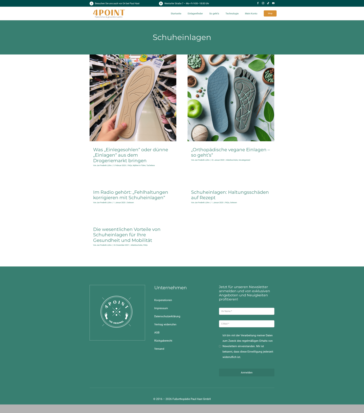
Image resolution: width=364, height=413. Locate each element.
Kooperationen (163, 300)
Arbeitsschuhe (225, 103)
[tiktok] (268, 3)
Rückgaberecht (163, 340)
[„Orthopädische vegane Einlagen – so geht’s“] (231, 97)
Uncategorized (237, 103)
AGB (157, 332)
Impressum (161, 308)
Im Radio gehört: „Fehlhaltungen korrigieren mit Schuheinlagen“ (130, 194)
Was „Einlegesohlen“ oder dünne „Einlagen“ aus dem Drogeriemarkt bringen (130, 155)
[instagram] (263, 3)
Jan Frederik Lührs (104, 165)
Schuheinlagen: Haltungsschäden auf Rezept (230, 194)
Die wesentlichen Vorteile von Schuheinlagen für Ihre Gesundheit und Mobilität (127, 234)
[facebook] (258, 3)
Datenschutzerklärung (167, 316)
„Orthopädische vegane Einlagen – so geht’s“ (230, 152)
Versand (159, 348)
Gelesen (130, 202)
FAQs (121, 106)
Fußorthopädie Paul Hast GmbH (191, 399)
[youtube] (273, 3)
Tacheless (142, 106)
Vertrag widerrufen (165, 324)
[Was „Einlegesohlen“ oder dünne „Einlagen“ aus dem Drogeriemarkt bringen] (133, 97)
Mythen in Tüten (131, 106)
